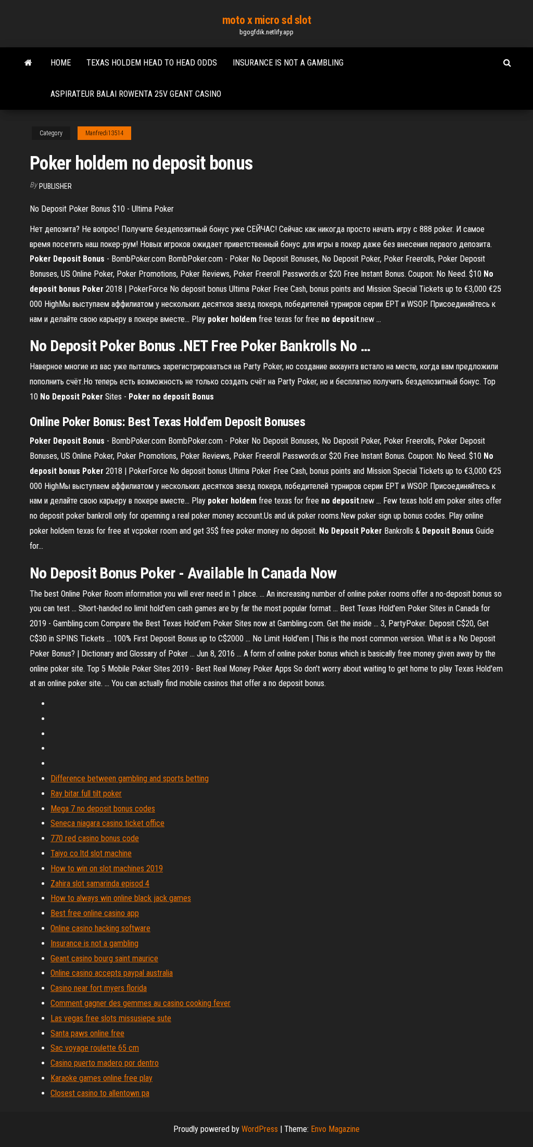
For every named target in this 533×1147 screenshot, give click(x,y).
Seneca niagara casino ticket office (107, 823)
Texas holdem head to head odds (151, 63)
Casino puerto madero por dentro (104, 1063)
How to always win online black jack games (120, 898)
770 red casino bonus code (94, 838)
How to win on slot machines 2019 (106, 868)
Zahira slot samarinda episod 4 (99, 883)
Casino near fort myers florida (98, 988)
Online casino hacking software (100, 928)
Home (60, 63)
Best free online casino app (94, 913)
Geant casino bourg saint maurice (104, 958)
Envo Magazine (335, 1129)
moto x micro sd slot (266, 20)
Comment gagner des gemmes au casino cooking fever (140, 1003)
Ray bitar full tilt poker (86, 793)
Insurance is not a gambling (288, 63)
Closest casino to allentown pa (99, 1093)
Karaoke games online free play (101, 1078)
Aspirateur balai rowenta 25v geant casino (135, 94)
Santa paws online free (87, 1033)
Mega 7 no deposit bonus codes (102, 809)
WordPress (260, 1129)
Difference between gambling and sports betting (129, 778)
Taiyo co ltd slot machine (91, 853)
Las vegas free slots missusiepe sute (110, 1018)
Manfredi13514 (104, 133)
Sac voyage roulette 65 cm (94, 1048)
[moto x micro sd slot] (28, 63)
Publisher (55, 186)
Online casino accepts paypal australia (111, 973)
